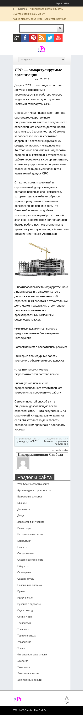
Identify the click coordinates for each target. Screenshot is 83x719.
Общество (23, 566)
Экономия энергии (28, 673)
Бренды (21, 502)
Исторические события (30, 534)
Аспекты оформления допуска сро (56, 442)
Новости (22, 547)
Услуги (21, 648)
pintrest (33, 38)
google (17, 38)
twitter (50, 38)
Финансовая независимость (46, 8)
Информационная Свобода (40, 454)
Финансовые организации (32, 654)
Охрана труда (25, 578)
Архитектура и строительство (34, 490)
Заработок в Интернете (30, 521)
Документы (23, 509)
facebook (25, 38)
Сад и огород (25, 610)
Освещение (24, 572)
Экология (22, 660)
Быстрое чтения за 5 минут (29, 13)
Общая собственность (30, 559)
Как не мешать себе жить (27, 18)
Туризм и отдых (26, 635)
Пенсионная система (29, 585)
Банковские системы (29, 496)
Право (21, 591)
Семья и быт (24, 616)
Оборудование (25, 553)
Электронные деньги (29, 679)
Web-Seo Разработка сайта (33, 484)
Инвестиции (24, 528)
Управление (24, 641)
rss (42, 38)
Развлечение (25, 597)
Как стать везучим (55, 18)
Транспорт (23, 629)
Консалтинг (24, 540)
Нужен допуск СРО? (27, 441)
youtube (58, 38)
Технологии (24, 623)
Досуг (20, 515)
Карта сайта (62, 3)
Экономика (23, 667)
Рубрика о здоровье (29, 604)
